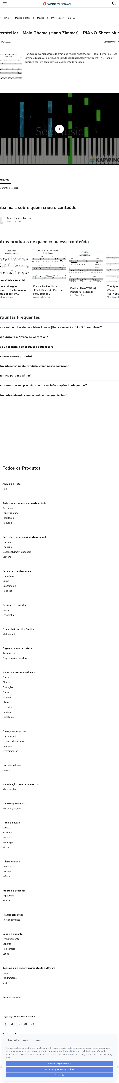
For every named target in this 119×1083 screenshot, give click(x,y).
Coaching (7, 547)
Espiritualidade (10, 513)
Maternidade (9, 634)
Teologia (7, 523)
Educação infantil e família (18, 629)
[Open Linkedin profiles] (19, 1024)
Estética (7, 832)
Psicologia (8, 717)
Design (6, 610)
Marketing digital (11, 808)
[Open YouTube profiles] (25, 1024)
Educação (7, 687)
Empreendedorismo (13, 741)
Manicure (7, 837)
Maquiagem (8, 842)
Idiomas (6, 697)
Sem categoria (11, 997)
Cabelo (6, 827)
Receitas (7, 591)
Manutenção (9, 789)
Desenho (7, 871)
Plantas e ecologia (13, 890)
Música (6, 876)
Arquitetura (8, 653)
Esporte (6, 944)
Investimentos (10, 751)
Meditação (8, 518)
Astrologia (8, 508)
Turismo (6, 770)
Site (4, 983)
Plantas (6, 900)
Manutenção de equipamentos (20, 784)
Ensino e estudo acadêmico (18, 672)
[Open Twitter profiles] (12, 1024)
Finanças (7, 746)
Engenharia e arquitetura (17, 648)
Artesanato (8, 866)
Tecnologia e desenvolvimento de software (28, 968)
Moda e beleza (11, 822)
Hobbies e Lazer (12, 765)
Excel (5, 973)
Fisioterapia (8, 949)
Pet (4, 489)
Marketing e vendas (14, 803)
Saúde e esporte (12, 934)
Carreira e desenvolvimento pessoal (24, 537)
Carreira (6, 542)
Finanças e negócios (14, 731)
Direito (6, 682)
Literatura (7, 707)
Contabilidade (9, 736)
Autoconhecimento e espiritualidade (24, 503)
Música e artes (11, 861)
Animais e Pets (11, 484)
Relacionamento (11, 919)
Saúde (5, 953)
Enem (5, 692)
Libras (5, 702)
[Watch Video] (59, 129)
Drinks (5, 581)
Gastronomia (9, 586)
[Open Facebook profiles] (5, 1024)
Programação (9, 978)
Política (6, 712)
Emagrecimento (11, 939)
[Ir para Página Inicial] (58, 3)
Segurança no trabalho (14, 658)
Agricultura (8, 895)
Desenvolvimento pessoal (16, 552)
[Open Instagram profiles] (32, 1024)
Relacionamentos (13, 915)
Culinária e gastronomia (16, 571)
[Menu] (4, 3)
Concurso (7, 677)
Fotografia (8, 615)
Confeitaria (8, 576)
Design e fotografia (14, 605)
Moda (5, 847)
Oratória (6, 557)
